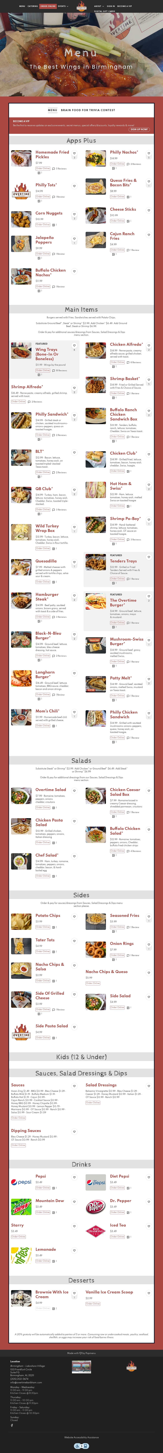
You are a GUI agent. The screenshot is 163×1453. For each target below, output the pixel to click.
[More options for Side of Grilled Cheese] (74, 994)
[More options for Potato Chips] (74, 917)
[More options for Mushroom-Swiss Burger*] (149, 640)
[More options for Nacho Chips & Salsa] (74, 965)
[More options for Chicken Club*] (149, 454)
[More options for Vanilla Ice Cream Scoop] (149, 1293)
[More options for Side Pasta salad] (74, 1027)
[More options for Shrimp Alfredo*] (74, 388)
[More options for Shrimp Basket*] (149, 380)
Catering (33, 6)
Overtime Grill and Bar (131, 1366)
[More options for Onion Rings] (149, 945)
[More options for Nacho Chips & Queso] (149, 973)
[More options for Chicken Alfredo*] (149, 345)
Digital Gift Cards (104, 11)
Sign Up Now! (139, 129)
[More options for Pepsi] (74, 1177)
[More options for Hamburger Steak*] (74, 595)
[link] (43, 169)
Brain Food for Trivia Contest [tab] (88, 110)
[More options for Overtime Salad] (74, 791)
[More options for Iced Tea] (149, 1226)
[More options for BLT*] (74, 452)
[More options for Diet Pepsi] (149, 1177)
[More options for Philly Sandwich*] (74, 415)
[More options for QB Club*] (74, 490)
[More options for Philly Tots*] (74, 186)
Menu (22, 6)
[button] (63, 6)
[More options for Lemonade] (74, 1250)
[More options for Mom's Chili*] (74, 712)
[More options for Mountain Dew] (74, 1202)
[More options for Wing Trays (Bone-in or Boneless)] (74, 345)
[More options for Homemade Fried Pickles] (74, 153)
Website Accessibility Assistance (81, 1437)
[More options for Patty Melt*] (149, 679)
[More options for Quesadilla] (74, 562)
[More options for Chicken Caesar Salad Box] (149, 791)
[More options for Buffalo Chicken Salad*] (149, 830)
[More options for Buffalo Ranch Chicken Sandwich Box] (149, 411)
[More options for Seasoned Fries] (149, 917)
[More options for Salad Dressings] (149, 1086)
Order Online (48, 6)
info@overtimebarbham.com (26, 1383)
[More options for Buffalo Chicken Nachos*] (74, 271)
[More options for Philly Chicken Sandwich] (149, 713)
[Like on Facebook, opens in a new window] (11, 1426)
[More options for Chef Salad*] (74, 856)
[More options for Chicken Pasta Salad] (74, 821)
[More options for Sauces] (74, 1086)
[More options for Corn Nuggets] (74, 214)
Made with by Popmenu (49, 1353)
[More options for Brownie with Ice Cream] (74, 1293)
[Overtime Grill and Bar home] (81, 6)
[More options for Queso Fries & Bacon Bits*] (149, 181)
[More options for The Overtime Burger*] (149, 596)
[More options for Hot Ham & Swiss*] (149, 485)
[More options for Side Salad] (149, 997)
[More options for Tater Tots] (74, 941)
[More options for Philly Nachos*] (149, 153)
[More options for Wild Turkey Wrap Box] (74, 527)
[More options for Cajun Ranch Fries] (149, 235)
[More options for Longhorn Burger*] (74, 673)
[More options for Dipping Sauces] (74, 1132)
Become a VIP (124, 6)
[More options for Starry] (74, 1226)
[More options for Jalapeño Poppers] (74, 239)
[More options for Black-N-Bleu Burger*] (74, 634)
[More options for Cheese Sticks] (149, 210)
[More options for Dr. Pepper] (149, 1202)
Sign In (111, 6)
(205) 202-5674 (19, 1379)
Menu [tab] (52, 110)
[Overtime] (81, 1367)
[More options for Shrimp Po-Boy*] (149, 520)
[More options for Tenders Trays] (149, 557)
